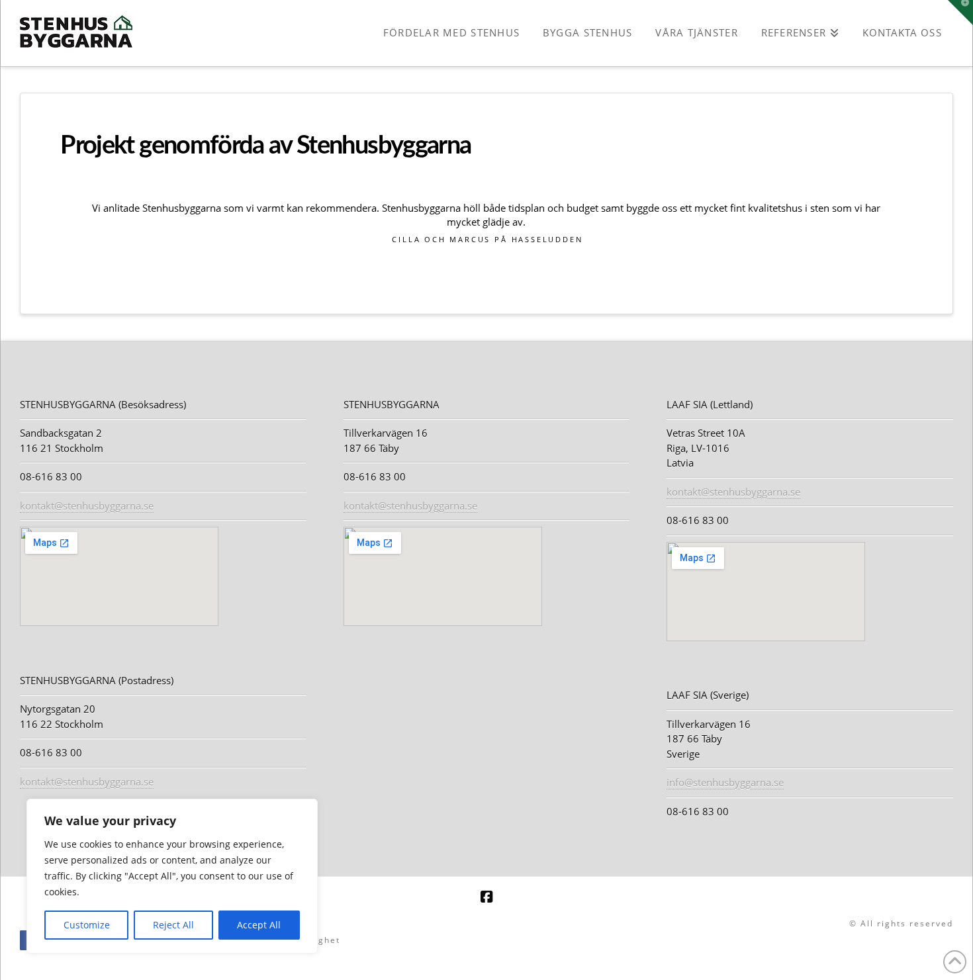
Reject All (173, 924)
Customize (87, 924)
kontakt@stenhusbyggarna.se (87, 505)
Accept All (259, 924)
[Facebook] (486, 897)
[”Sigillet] (393, 939)
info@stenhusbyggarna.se (725, 782)
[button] (960, 12)
